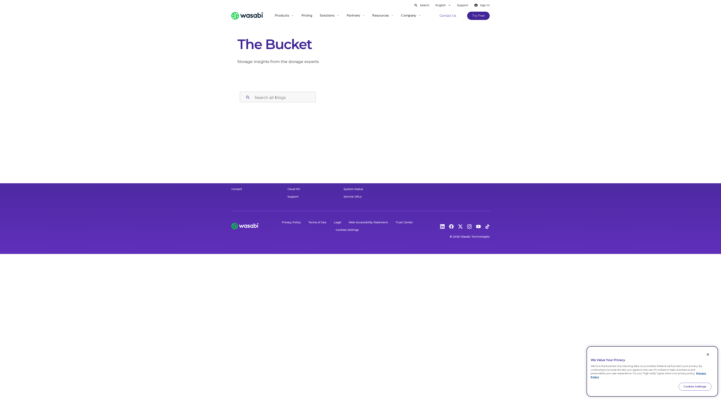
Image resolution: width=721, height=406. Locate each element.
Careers (236, 174)
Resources (380, 15)
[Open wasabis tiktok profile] (487, 226)
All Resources (296, 136)
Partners (353, 15)
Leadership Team (243, 166)
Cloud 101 (293, 189)
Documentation (298, 174)
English (440, 5)
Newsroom (238, 151)
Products (282, 15)
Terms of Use (317, 222)
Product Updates (299, 166)
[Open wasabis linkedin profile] (442, 226)
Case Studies (296, 151)
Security (349, 151)
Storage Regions (242, 144)
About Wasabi (240, 136)
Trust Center (404, 222)
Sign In (485, 5)
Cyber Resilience (355, 166)
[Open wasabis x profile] (460, 226)
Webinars (294, 159)
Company (408, 15)
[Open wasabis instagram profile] (469, 226)
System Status (353, 189)
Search (424, 5)
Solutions (327, 15)
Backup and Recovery (358, 174)
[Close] (708, 354)
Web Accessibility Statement (368, 222)
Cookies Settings (347, 230)
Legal (337, 222)
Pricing (306, 15)
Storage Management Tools (362, 144)
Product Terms (241, 181)
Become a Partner (356, 181)
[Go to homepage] (247, 16)
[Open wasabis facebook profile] (451, 226)
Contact (236, 189)
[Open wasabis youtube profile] (478, 226)
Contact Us (448, 15)
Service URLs (353, 196)
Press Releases (241, 159)
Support (462, 5)
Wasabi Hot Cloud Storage (361, 136)
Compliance (352, 159)
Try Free (478, 15)
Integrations (295, 181)
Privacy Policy (291, 222)
